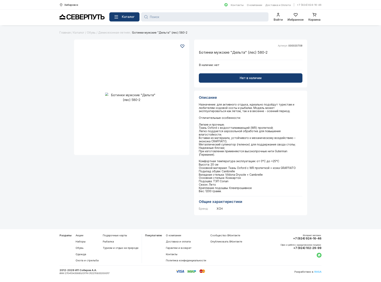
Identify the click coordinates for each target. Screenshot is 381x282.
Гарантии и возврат (178, 247)
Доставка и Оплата (278, 5)
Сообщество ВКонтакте (225, 235)
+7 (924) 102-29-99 (307, 248)
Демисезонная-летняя (114, 32)
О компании (254, 5)
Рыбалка (108, 241)
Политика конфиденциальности (186, 260)
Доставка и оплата (178, 241)
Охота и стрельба (87, 260)
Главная (65, 32)
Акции (79, 235)
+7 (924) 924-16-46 (309, 4)
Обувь (91, 32)
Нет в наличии (251, 78)
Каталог (78, 32)
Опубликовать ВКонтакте (226, 241)
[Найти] (145, 16)
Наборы (81, 241)
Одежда (81, 254)
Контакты (237, 5)
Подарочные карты (115, 235)
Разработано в (307, 271)
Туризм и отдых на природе (121, 247)
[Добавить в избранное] (182, 46)
